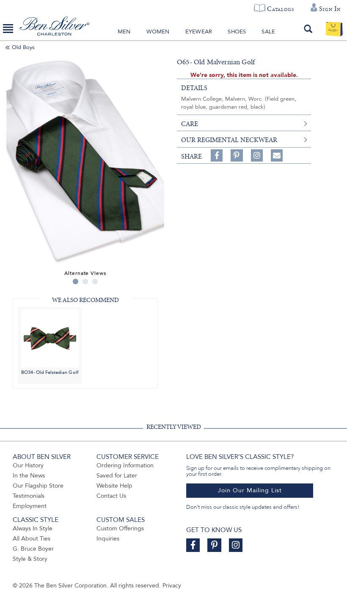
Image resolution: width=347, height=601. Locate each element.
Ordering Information (125, 465)
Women (158, 32)
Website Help (114, 486)
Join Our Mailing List (250, 490)
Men (124, 32)
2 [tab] (85, 281)
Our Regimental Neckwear (229, 140)
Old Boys (23, 47)
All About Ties (31, 539)
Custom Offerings (120, 528)
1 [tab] (75, 281)
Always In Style (32, 528)
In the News (29, 476)
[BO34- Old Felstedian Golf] (50, 338)
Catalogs (280, 8)
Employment (30, 506)
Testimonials (28, 496)
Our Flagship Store (38, 486)
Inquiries (107, 539)
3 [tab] (95, 281)
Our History (28, 465)
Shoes (237, 32)
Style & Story (30, 559)
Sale (268, 32)
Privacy (171, 586)
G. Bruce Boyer (33, 549)
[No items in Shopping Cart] (334, 28)
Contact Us (111, 496)
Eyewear (198, 32)
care (189, 124)
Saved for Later (116, 476)
